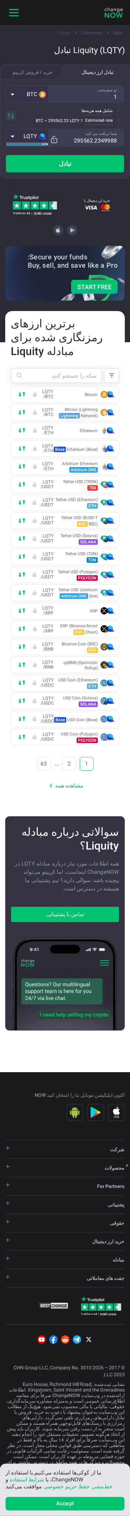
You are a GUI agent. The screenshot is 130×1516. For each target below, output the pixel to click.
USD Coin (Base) (76, 719)
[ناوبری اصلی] (14, 12)
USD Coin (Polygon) (79, 737)
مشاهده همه (69, 785)
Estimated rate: (98, 120)
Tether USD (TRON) (80, 484)
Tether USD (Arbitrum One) (78, 592)
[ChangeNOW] (113, 12)
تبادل (65, 163)
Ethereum (89, 430)
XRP (94, 611)
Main (118, 32)
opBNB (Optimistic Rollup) (80, 665)
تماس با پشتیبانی (65, 914)
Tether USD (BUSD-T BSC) (79, 520)
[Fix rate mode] (54, 139)
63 (44, 763)
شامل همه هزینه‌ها (97, 110)
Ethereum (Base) (76, 449)
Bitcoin (91, 394)
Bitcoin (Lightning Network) (79, 412)
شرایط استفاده (27, 1479)
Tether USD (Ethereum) (76, 502)
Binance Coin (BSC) (80, 647)
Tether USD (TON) (81, 556)
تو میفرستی (107, 90)
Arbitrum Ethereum (80, 466)
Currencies (91, 32)
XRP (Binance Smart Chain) (79, 629)
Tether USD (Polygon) (78, 574)
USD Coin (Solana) (80, 701)
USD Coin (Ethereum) (78, 683)
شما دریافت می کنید (101, 133)
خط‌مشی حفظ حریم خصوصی (77, 1486)
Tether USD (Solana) (79, 538)
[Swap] (11, 116)
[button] (27, 94)
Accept (65, 1503)
